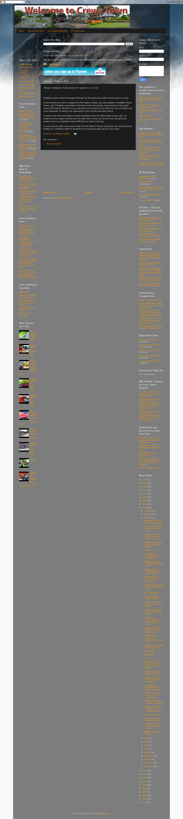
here (85, 56)
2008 (144, 479)
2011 (144, 490)
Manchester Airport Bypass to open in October (27, 146)
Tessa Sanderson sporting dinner (151, 597)
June (146, 745)
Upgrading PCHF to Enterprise (147, 177)
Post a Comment (54, 144)
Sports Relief (149, 651)
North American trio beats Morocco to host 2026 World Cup (151, 142)
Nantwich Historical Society (152, 733)
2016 (144, 508)
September (149, 756)
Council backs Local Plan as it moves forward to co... (152, 536)
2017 (144, 771)
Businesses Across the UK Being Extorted (153, 522)
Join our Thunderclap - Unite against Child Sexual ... (153, 612)
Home (21, 30)
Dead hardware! (146, 200)
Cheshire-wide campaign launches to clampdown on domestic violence (27, 114)
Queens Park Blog (27, 85)
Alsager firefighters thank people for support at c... (152, 630)
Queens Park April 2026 (149, 356)
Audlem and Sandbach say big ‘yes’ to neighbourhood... (153, 709)
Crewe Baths (149, 655)
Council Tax (149, 550)
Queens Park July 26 (148, 340)
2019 (144, 778)
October (148, 759)
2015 (144, 504)
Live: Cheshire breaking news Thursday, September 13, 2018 (25, 127)
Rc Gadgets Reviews (28, 93)
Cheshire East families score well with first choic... (153, 529)
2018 (144, 774)
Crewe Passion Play (152, 715)
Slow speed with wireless (149, 195)
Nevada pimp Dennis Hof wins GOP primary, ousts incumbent (149, 150)
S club (146, 658)
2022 (144, 788)
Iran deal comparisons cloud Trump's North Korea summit (151, 164)
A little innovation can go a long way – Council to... (152, 579)
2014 (144, 501)
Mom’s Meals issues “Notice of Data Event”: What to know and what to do (151, 305)
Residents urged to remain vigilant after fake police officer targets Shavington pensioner (150, 256)
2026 (144, 802)
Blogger (106, 814)
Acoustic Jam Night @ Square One (27, 296)
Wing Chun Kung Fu (27, 96)
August (147, 752)
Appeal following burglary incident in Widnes (149, 264)
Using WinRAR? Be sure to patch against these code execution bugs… (150, 320)
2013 (144, 497)
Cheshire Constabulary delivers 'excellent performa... (153, 544)
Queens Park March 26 (149, 361)
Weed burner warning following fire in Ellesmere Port (150, 447)
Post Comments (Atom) (65, 198)
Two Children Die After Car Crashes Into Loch (150, 224)
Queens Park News (36, 30)
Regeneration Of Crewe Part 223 (33, 384)
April (146, 738)
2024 (144, 795)
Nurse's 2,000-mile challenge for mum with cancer (27, 186)
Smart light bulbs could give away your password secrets (151, 327)
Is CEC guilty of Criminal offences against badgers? (152, 687)
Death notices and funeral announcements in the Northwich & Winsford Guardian (27, 230)
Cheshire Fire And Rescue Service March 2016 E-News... (151, 665)
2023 (144, 792)
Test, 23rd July (145, 116)
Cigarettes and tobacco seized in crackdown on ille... (153, 587)
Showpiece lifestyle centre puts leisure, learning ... (153, 679)
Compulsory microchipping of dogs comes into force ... (152, 621)
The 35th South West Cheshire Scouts (153, 673)
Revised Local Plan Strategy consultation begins (153, 563)
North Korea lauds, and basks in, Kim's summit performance (149, 157)
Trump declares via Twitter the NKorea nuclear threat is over (151, 135)
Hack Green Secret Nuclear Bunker (152, 719)
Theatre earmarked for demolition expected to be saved (27, 200)
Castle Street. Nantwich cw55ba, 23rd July (149, 106)
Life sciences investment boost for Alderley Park (153, 556)
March (147, 518)
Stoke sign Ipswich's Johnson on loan (27, 193)
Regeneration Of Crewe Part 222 (33, 350)
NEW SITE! (24, 292)
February (148, 514)
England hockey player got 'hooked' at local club (27, 178)
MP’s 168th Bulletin (152, 593)
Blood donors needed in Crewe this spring (154, 647)
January (148, 511)
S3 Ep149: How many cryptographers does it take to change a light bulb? (150, 313)
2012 (144, 494)
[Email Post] (75, 134)
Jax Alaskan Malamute (57, 30)
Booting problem (146, 182)
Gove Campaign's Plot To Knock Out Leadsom (150, 240)
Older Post (127, 192)
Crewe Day (33, 460)
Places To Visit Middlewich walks (33, 433)
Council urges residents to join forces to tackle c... (154, 604)
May (146, 742)
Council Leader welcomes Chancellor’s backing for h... (153, 639)
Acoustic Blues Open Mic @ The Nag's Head (28, 303)
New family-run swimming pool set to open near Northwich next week (28, 252)
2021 (144, 785)
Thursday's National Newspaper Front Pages (149, 235)
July (146, 749)
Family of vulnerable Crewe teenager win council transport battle (27, 155)
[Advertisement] (88, 170)
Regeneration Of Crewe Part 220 (33, 448)
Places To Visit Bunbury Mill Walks (33, 335)
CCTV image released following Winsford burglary (150, 284)
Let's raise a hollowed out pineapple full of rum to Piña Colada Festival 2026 (27, 241)
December (149, 766)
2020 (144, 781)
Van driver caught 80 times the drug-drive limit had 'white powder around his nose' (28, 263)
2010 (144, 487)
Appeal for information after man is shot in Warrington (150, 279)
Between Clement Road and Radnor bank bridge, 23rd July (151, 100)
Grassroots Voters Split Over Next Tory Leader (151, 230)
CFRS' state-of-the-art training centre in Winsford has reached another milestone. (150, 461)
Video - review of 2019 (148, 468)
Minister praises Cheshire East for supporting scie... (152, 571)
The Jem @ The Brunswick (26, 314)
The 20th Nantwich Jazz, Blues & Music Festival (153, 726)
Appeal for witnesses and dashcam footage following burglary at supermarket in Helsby (150, 271)
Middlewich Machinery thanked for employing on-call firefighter (150, 440)
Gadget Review (25, 64)
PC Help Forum (77, 30)
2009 (144, 483)
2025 (144, 799)
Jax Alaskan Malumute (24, 72)
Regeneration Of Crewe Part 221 (33, 400)
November (149, 763)
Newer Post (50, 192)
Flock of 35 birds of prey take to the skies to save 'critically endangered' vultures (28, 274)
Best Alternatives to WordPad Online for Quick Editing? (151, 188)
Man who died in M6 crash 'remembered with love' (27, 208)
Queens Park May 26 (148, 350)
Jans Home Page (26, 67)
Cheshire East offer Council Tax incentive (154, 702)
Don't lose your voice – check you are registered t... (153, 695)
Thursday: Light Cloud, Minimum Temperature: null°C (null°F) (149, 394)
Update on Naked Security (150, 300)
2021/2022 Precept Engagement (147, 454)
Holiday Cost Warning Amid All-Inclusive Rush (150, 219)
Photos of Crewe (26, 81)
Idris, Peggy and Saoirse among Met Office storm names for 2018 (27, 138)
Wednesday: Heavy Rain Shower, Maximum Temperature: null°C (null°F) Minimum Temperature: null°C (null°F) (151, 404)
